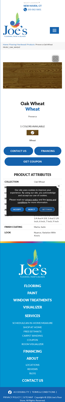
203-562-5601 (34, 9)
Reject (31, 209)
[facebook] (10, 392)
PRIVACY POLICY (12, 397)
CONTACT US (32, 380)
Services (32, 316)
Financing (48, 151)
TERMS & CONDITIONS (43, 392)
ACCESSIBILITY (21, 392)
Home (5, 44)
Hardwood (21, 44)
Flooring (12, 44)
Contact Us (18, 151)
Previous (4, 134)
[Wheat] (32, 132)
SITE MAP (28, 397)
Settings (47, 209)
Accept (17, 209)
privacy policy (31, 199)
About (33, 358)
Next (60, 134)
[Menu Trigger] (54, 30)
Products (31, 44)
